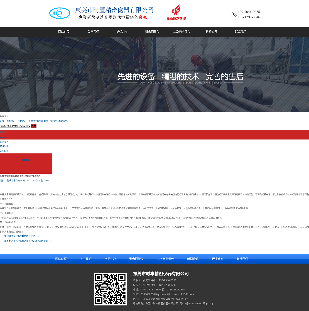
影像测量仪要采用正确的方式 (21, 236)
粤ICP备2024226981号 (192, 303)
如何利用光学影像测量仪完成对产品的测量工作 (29, 241)
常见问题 (4, 151)
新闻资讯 (211, 31)
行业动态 (22, 121)
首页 (2, 121)
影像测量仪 (152, 31)
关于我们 (93, 31)
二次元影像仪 (181, 31)
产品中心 (123, 31)
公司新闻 (4, 142)
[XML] (209, 303)
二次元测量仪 (165, 258)
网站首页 (64, 31)
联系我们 (241, 31)
